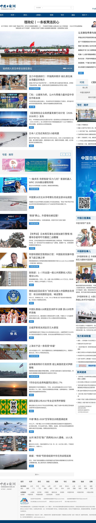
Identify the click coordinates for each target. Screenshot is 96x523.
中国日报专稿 (34, 189)
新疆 (85, 488)
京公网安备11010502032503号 (38, 501)
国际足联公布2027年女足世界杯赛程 (47, 401)
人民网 (32, 492)
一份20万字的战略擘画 (75, 26)
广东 (33, 488)
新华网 (39, 492)
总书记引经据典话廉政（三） (33, 26)
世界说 (32, 248)
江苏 (79, 486)
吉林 (60, 486)
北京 (31, 486)
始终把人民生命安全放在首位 (17, 68)
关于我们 (3, 489)
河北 (43, 486)
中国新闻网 (39, 494)
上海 (73, 486)
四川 (56, 488)
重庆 (51, 488)
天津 (37, 486)
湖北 (22, 488)
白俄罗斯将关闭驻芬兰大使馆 (43, 327)
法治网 (58, 494)
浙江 (85, 486)
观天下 (84, 15)
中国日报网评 (85, 92)
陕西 (80, 488)
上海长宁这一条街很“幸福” (42, 346)
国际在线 (54, 492)
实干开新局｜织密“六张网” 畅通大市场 (12, 26)
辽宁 (55, 486)
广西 (39, 488)
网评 (86, 105)
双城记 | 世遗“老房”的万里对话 (86, 402)
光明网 (22, 494)
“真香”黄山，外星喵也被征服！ (44, 215)
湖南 (27, 488)
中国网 (46, 492)
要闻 (31, 127)
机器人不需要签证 (83, 125)
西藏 (74, 488)
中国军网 (30, 494)
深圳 (91, 488)
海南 (45, 488)
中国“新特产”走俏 (83, 223)
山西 (49, 486)
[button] (64, 68)
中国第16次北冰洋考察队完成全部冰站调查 (50, 197)
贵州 (62, 488)
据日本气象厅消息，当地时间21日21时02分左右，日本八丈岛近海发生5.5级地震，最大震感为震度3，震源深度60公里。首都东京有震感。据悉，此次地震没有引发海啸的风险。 (51, 140)
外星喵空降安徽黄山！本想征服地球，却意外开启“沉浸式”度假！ (48, 220)
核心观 (85, 88)
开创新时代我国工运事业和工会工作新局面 (55, 26)
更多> (81, 73)
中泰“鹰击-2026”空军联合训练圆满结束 (48, 419)
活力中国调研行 (34, 88)
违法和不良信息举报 (36, 499)
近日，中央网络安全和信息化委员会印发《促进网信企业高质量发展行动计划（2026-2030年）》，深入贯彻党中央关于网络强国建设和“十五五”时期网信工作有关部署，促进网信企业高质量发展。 (51, 122)
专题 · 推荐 (7, 154)
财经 (47, 481)
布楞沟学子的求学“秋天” (85, 343)
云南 (68, 488)
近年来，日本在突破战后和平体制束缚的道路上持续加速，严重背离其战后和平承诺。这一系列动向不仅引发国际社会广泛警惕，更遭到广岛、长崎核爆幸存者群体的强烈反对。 (51, 243)
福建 (91, 486)
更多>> (37, 474)
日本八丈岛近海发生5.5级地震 (44, 133)
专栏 (62, 15)
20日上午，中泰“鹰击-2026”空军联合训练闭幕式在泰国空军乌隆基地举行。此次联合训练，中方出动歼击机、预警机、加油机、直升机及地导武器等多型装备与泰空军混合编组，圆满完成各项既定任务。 (51, 426)
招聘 (91, 481)
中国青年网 (70, 492)
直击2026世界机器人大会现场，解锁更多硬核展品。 (44, 185)
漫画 (73, 15)
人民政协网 (49, 494)
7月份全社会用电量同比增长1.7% (45, 382)
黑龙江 (67, 486)
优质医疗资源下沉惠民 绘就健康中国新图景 (43, 28)
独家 (82, 481)
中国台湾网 (90, 492)
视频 (51, 15)
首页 (1, 15)
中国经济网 (80, 492)
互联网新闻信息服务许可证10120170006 (54, 499)
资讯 (25, 15)
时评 (12, 15)
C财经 (38, 15)
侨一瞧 (32, 107)
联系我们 (9, 489)
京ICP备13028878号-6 (70, 501)
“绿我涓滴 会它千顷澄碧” (22, 28)
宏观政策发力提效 (62, 28)
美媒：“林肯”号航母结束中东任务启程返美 (50, 456)
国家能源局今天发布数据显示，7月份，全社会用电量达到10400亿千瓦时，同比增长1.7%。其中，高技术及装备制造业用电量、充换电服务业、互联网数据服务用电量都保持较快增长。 (51, 389)
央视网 (62, 492)
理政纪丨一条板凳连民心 (41, 22)
